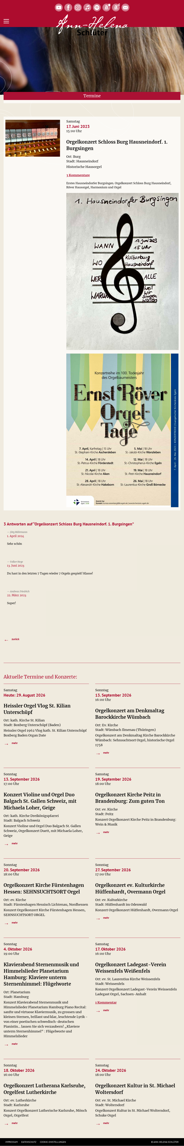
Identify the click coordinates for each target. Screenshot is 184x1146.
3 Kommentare (78, 175)
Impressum (11, 1141)
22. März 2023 (16, 595)
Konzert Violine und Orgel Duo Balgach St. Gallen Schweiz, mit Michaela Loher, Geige (40, 801)
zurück (11, 639)
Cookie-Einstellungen (53, 1141)
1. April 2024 (15, 536)
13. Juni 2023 (15, 565)
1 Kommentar (106, 1002)
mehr (11, 743)
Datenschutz (28, 1141)
